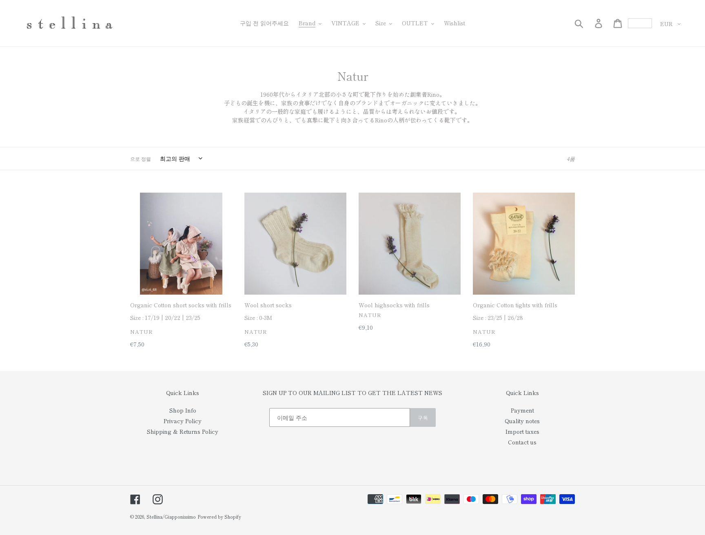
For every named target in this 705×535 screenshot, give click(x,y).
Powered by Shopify (219, 516)
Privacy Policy (183, 421)
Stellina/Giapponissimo (171, 516)
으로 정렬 (140, 158)
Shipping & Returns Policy (182, 431)
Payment (522, 410)
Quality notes (522, 421)
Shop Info (182, 410)
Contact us (522, 442)
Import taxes (522, 431)
